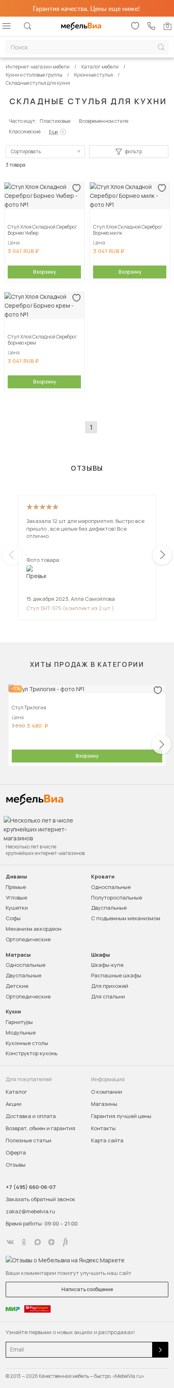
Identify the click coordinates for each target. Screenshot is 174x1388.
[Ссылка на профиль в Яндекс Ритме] (65, 1242)
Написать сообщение (87, 1289)
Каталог (16, 1091)
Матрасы (18, 954)
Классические (24, 131)
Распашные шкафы (116, 975)
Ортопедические (28, 939)
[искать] (161, 47)
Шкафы (100, 954)
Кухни (13, 1011)
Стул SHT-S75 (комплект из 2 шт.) (70, 608)
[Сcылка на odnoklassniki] (23, 1242)
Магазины (104, 1103)
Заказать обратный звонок (40, 1199)
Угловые (16, 897)
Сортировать (26, 151)
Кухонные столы (27, 1043)
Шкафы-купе (107, 964)
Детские (17, 986)
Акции (13, 1103)
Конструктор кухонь (31, 1053)
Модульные (21, 1032)
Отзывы (15, 1164)
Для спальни (108, 996)
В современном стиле (103, 121)
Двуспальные (109, 907)
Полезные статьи (28, 1140)
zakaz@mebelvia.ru (30, 1211)
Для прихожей (109, 986)
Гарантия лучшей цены (121, 1116)
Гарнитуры (19, 1022)
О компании (106, 1091)
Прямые (16, 887)
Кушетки (17, 907)
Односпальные (111, 887)
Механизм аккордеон (34, 928)
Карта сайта (107, 1140)
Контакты (103, 1128)
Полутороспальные (116, 897)
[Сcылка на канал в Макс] (37, 1242)
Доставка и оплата (31, 1116)
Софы (13, 918)
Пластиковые (55, 121)
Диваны (16, 876)
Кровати (103, 876)
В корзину (44, 271)
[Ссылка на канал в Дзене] (51, 1242)
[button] (162, 555)
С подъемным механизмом (125, 918)
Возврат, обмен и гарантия (40, 1128)
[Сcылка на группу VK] (10, 1242)
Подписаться (160, 1350)
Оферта (16, 1152)
